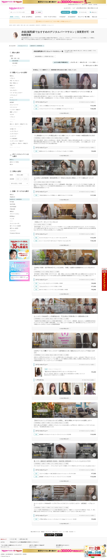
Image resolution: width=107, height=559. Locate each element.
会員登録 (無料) (65, 12)
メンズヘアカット (14, 131)
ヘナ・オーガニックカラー (16, 92)
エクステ (12, 114)
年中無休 (12, 201)
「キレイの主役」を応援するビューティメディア (11, 545)
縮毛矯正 (12, 102)
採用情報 (24, 554)
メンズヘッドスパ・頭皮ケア (16, 141)
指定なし (12, 75)
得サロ (11, 164)
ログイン (74, 12)
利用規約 (42, 531)
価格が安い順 (83, 62)
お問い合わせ (55, 531)
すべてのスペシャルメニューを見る (86, 102)
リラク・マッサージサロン (50, 16)
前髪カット (12, 85)
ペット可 (12, 218)
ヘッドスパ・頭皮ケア (15, 109)
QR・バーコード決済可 (15, 225)
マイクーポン (84, 12)
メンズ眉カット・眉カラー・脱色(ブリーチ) (19, 144)
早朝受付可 (12, 197)
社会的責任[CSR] (18, 554)
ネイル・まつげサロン (27, 16)
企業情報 (3, 554)
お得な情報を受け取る (81, 8)
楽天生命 (90, 4)
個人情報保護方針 (9, 554)
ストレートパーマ (14, 104)
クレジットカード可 (14, 223)
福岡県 (18, 25)
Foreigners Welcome (15, 233)
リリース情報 (65, 531)
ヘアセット (12, 116)
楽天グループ (84, 4)
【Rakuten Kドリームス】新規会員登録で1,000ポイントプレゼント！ (24, 542)
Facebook (71, 531)
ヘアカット (12, 78)
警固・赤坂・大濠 (24, 25)
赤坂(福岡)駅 (32, 25)
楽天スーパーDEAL (14, 162)
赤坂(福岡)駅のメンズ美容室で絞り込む (44, 56)
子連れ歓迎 (12, 209)
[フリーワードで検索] (32, 12)
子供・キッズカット (14, 80)
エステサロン (38, 16)
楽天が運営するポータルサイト (62, 545)
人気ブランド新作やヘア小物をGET (36, 545)
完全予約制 (12, 204)
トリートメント (13, 107)
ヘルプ (73, 8)
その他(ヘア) (13, 128)
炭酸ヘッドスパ (13, 112)
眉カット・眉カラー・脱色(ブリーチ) (18, 124)
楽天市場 (95, 4)
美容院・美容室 (12, 25)
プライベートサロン (14, 213)
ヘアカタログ (62, 16)
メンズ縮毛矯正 (13, 138)
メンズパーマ (13, 136)
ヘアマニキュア (13, 95)
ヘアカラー (12, 87)
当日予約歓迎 (13, 206)
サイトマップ (48, 531)
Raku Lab (94, 16)
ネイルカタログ (71, 16)
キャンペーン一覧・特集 (84, 16)
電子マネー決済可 (14, 228)
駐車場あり (12, 216)
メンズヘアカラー (14, 133)
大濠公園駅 (14, 63)
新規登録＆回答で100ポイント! (74, 4)
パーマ (11, 97)
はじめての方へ (67, 8)
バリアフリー (13, 230)
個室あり (12, 211)
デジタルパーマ (32, 37)
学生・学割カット (14, 83)
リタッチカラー (13, 90)
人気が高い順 (73, 62)
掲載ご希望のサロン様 (93, 8)
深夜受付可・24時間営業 (41, 25)
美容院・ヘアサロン (14, 16)
